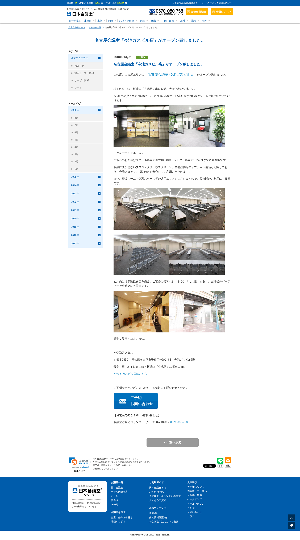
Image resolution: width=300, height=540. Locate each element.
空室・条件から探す (122, 517)
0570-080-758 (179, 422)
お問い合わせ (194, 512)
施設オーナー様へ (197, 490)
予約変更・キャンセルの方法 (165, 496)
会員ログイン (223, 11)
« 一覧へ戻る (173, 442)
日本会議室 (74, 20)
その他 (114, 504)
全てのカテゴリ (79, 58)
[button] (79, 462)
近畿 (153, 20)
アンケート (193, 507)
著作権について (195, 486)
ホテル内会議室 (119, 491)
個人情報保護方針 (159, 517)
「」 (170, 74)
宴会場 (114, 500)
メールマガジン (195, 503)
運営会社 (154, 513)
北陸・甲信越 (126, 20)
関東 (110, 20)
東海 (142, 20)
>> (130, 373)
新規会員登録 (198, 11)
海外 (204, 20)
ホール (114, 496)
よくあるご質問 (157, 500)
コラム (191, 516)
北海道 (87, 20)
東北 (99, 20)
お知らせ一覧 (95, 27)
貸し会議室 (117, 487)
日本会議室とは (157, 487)
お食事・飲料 (194, 495)
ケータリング (194, 499)
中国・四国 (168, 20)
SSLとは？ (79, 471)
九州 (182, 20)
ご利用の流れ (156, 491)
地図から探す (118, 521)
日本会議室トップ (76, 27)
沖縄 (193, 20)
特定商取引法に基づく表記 (163, 521)
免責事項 (192, 482)
